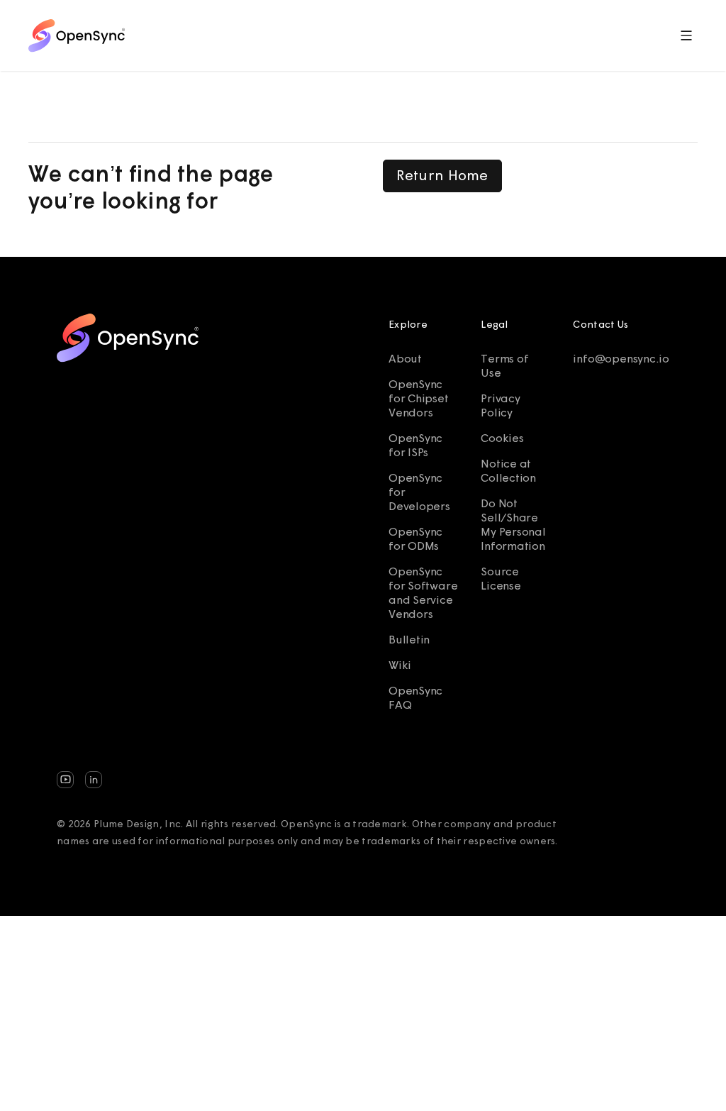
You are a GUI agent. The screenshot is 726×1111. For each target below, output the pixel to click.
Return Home (442, 175)
